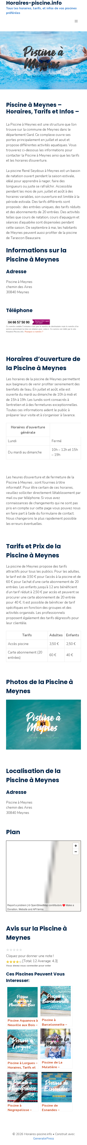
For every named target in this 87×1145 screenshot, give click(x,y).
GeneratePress (43, 1139)
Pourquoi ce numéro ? (34, 332)
